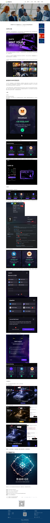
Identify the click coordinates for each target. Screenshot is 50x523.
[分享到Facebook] (31, 497)
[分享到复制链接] (24, 497)
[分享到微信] (29, 497)
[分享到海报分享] (36, 497)
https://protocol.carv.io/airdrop (10, 96)
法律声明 (10, 517)
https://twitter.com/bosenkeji (12, 489)
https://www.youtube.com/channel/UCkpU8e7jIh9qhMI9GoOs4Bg (17, 493)
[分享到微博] (28, 497)
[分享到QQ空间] (25, 497)
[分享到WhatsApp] (35, 497)
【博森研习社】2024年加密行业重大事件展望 (13, 496)
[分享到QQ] (27, 497)
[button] (24, 20)
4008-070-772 (37, 515)
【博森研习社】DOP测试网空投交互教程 (12, 497)
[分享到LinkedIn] (33, 497)
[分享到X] (32, 497)
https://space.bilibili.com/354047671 (13, 492)
